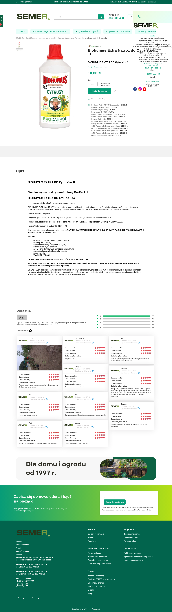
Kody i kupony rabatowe (134, 560)
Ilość (89, 80)
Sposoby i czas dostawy (98, 560)
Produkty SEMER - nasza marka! (101, 579)
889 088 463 (116, 18)
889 (126, 2)
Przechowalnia (130, 541)
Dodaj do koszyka (99, 91)
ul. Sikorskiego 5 (153, 68)
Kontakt (91, 537)
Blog (90, 594)
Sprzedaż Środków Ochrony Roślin (138, 557)
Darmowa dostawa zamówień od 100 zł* (71, 2)
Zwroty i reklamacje (96, 534)
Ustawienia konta (131, 537)
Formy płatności (94, 553)
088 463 (131, 2)
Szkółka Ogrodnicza (96, 586)
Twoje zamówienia (131, 534)
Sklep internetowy (85, 609)
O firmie (91, 590)
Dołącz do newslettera (115, 502)
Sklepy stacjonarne (24, 2)
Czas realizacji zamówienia (99, 564)
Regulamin (92, 541)
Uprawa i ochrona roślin (47, 38)
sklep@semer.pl (149, 2)
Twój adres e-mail (108, 498)
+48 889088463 (22, 545)
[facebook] (135, 89)
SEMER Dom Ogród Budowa (26, 38)
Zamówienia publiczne (97, 557)
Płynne (77, 38)
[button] (101, 16)
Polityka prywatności (132, 553)
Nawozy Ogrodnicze (65, 38)
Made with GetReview (35, 608)
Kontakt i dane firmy (96, 576)
